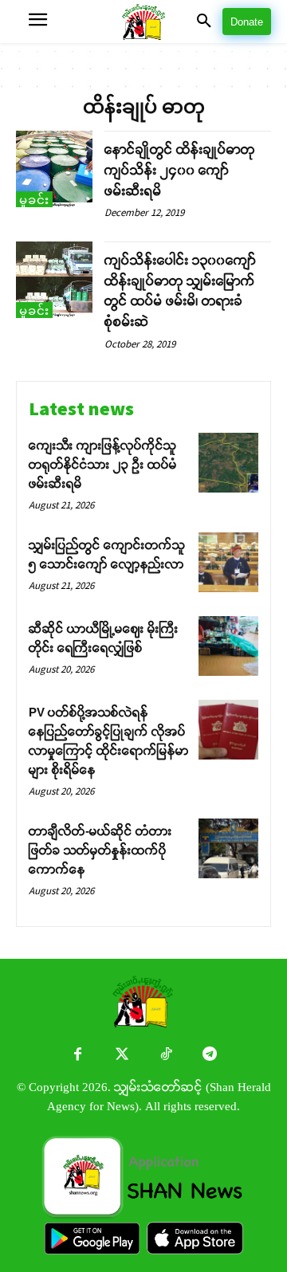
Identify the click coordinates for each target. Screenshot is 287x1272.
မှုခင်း (34, 199)
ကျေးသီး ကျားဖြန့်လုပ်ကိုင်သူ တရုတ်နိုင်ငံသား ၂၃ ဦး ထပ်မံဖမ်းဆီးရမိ (103, 464)
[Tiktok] (165, 1056)
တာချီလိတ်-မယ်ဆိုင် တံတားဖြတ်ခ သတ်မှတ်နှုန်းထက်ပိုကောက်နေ (100, 850)
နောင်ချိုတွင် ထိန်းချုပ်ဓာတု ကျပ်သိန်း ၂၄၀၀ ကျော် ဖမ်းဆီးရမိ (179, 170)
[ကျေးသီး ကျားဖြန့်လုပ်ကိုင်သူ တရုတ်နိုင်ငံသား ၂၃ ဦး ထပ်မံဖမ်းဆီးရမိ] (228, 463)
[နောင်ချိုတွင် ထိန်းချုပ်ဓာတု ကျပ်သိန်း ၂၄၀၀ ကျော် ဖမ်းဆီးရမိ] (54, 169)
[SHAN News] (144, 22)
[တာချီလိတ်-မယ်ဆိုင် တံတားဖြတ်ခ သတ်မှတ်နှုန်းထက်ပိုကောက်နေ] (228, 848)
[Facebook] (78, 1056)
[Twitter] (122, 1056)
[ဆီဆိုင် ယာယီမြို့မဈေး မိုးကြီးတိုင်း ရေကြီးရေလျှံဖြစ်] (228, 646)
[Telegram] (209, 1056)
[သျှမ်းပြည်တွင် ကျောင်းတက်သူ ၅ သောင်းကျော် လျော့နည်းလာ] (228, 562)
